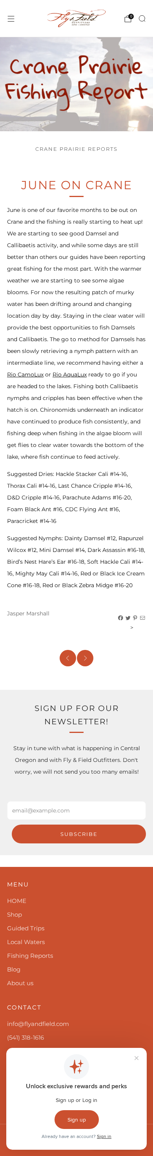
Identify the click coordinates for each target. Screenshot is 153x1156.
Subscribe (79, 834)
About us (20, 983)
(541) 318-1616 (25, 1037)
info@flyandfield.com (38, 1024)
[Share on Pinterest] (135, 618)
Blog (13, 969)
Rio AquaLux (70, 374)
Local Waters (26, 942)
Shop (14, 914)
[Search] (142, 18)
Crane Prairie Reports (76, 149)
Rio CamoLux (25, 374)
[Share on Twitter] (128, 618)
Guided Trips (25, 928)
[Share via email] (142, 618)
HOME (16, 901)
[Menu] (11, 19)
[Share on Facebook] (120, 618)
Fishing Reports (30, 955)
